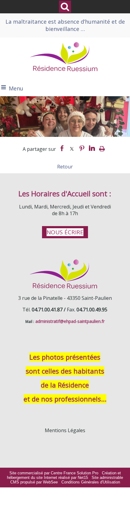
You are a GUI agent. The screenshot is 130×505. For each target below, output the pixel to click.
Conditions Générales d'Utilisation (90, 482)
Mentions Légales (65, 430)
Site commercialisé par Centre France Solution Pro (53, 473)
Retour (65, 166)
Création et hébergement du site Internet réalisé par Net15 (64, 475)
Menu (16, 88)
